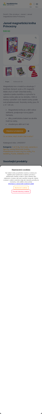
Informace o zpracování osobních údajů (21, 183)
